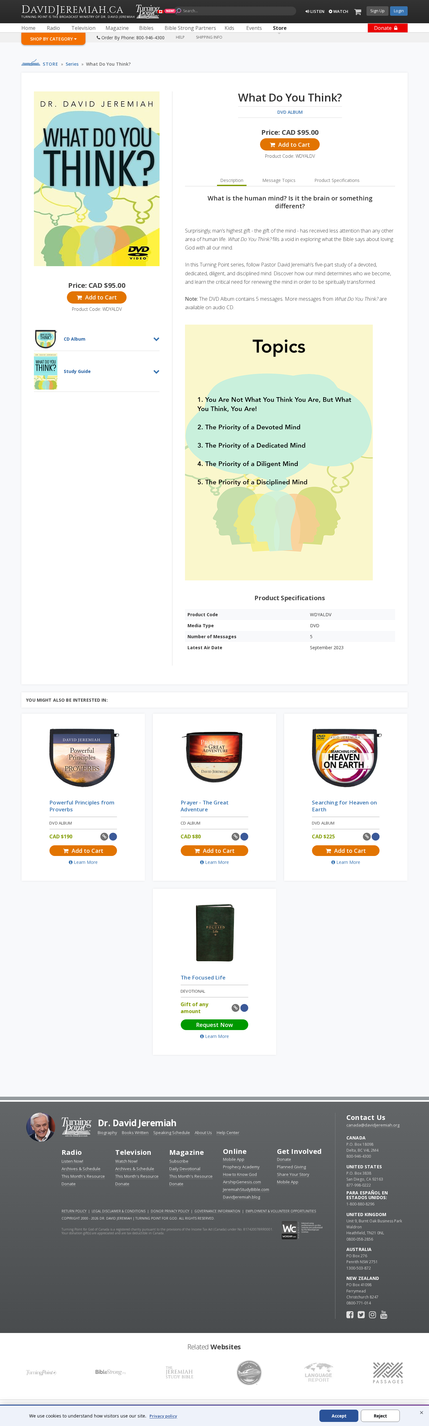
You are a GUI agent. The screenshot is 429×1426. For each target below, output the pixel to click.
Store (50, 64)
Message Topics (279, 180)
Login (399, 11)
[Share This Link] (104, 837)
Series (72, 64)
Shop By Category (52, 39)
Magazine (186, 1152)
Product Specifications (337, 180)
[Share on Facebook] (113, 837)
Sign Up (377, 11)
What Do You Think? (108, 64)
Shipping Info (209, 37)
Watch (340, 11)
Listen (316, 11)
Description (231, 180)
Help (180, 37)
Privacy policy (163, 1416)
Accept (339, 1416)
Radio (72, 1152)
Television (133, 1152)
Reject (380, 1416)
